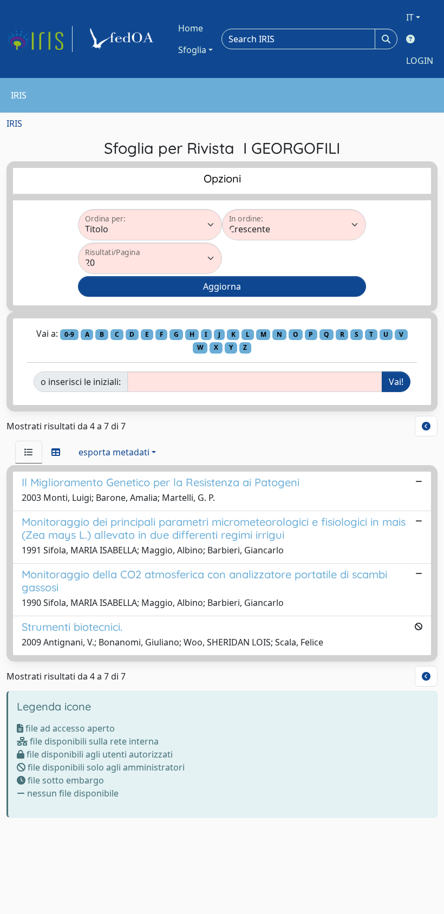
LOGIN (419, 61)
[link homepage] (39, 39)
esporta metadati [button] (114, 452)
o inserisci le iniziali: (81, 382)
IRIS (14, 123)
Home (190, 28)
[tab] (28, 452)
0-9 (69, 334)
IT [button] (410, 17)
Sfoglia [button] (192, 50)
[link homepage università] (123, 39)
